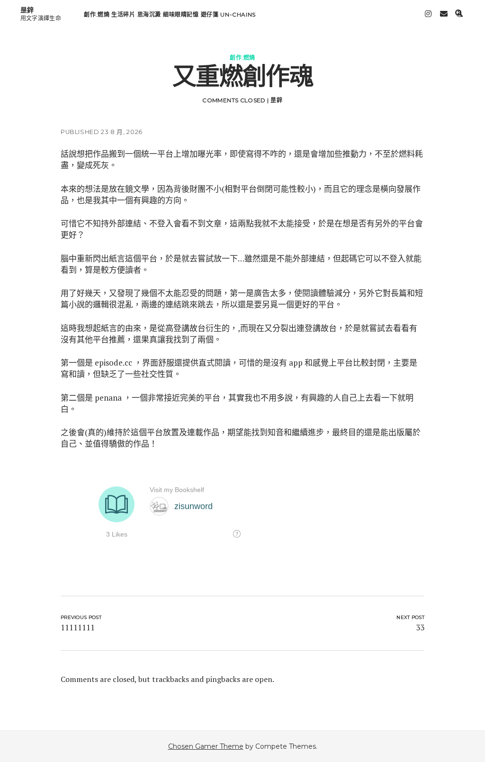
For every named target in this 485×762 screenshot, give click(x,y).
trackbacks (170, 679)
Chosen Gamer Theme (205, 746)
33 (420, 627)
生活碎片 (123, 14)
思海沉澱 (149, 14)
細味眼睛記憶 (181, 14)
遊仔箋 (210, 14)
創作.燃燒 (96, 14)
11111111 (78, 627)
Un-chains (237, 14)
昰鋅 (27, 10)
